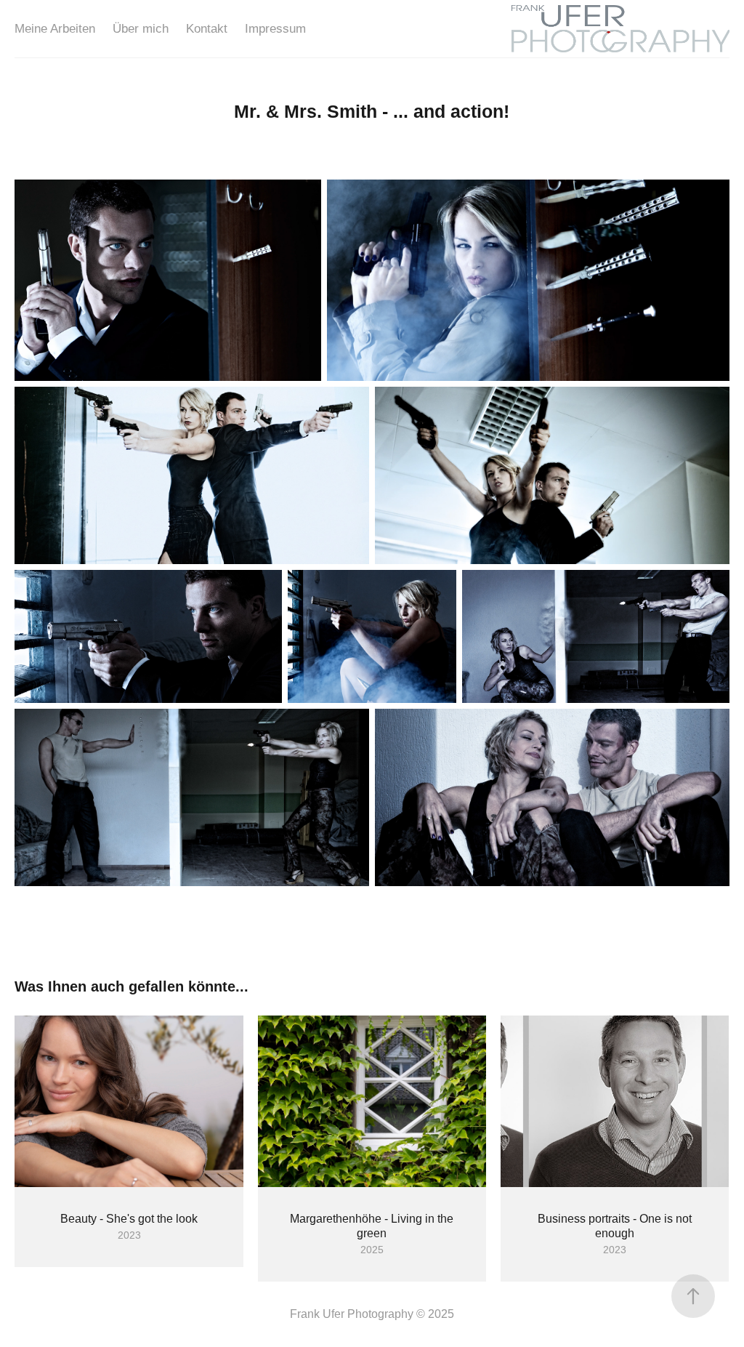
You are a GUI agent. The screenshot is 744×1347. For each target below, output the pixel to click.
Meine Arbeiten (55, 29)
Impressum (275, 29)
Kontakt (206, 29)
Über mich (141, 29)
